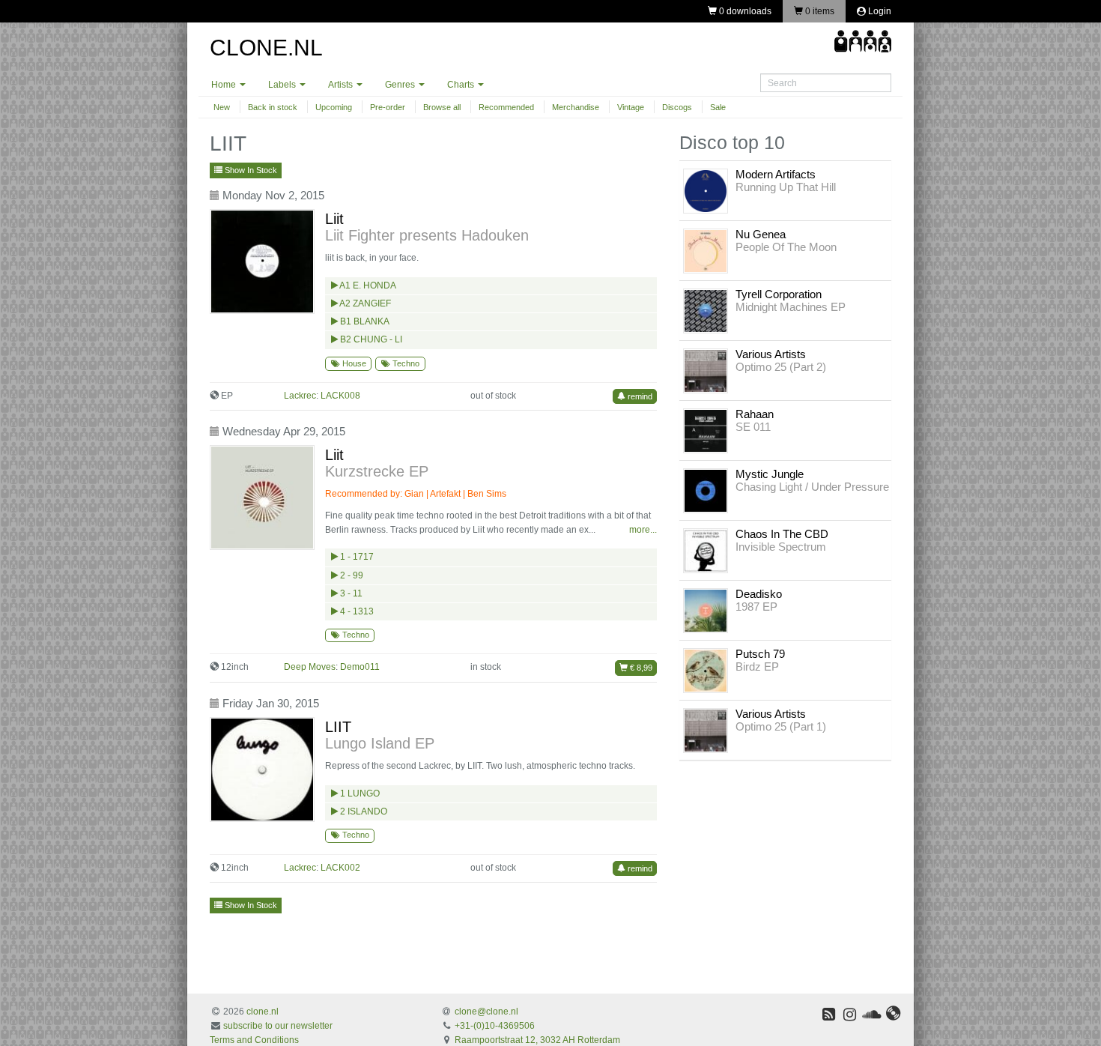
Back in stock (272, 107)
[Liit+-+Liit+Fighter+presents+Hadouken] (265, 261)
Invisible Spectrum (780, 546)
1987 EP (756, 606)
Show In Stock (249, 170)
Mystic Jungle (769, 474)
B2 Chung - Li (370, 339)
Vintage (630, 107)
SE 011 (753, 426)
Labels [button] (283, 84)
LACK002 (340, 867)
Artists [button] (341, 84)
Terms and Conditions (254, 1040)
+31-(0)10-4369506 (495, 1026)
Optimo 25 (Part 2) (780, 366)
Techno (404, 363)
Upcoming (333, 107)
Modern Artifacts (775, 174)
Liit (334, 219)
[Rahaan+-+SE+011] (705, 430)
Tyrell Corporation (778, 294)
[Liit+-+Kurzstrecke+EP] (265, 497)
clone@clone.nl (486, 1011)
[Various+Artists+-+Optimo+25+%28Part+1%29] (705, 730)
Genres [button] (401, 84)
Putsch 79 (760, 653)
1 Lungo (359, 793)
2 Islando (362, 811)
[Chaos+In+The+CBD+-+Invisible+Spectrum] (705, 550)
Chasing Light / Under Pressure (812, 486)
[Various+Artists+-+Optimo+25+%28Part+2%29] (705, 370)
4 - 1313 (356, 611)
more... (643, 529)
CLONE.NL (266, 47)
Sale (718, 107)
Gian (414, 494)
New (221, 107)
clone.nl (262, 1011)
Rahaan (754, 414)
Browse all (442, 107)
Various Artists (770, 354)
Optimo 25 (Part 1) (780, 726)
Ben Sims (486, 494)
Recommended (506, 107)
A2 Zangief (364, 303)
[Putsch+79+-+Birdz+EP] (705, 670)
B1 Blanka (363, 321)
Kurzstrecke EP (376, 471)
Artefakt (445, 494)
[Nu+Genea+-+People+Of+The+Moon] (705, 250)
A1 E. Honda (367, 285)
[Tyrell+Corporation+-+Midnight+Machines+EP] (705, 310)
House (353, 363)
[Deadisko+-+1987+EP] (705, 610)
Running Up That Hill (785, 187)
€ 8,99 (640, 667)
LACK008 (340, 395)
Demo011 (360, 667)
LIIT (338, 727)
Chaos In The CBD (781, 533)
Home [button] (224, 84)
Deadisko (758, 593)
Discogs (677, 107)
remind (638, 396)
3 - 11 (350, 593)
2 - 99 (350, 575)
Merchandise (575, 107)
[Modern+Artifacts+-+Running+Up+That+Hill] (705, 190)
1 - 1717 (356, 556)
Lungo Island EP (379, 743)
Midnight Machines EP (790, 306)
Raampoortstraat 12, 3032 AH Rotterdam (537, 1040)
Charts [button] (461, 84)
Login (878, 11)
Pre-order (387, 107)
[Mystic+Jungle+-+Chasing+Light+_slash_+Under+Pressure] (705, 490)
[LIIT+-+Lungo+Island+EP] (265, 769)
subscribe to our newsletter (278, 1026)
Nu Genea (760, 234)
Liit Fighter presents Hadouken (427, 235)
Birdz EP (757, 666)
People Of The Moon (786, 247)
